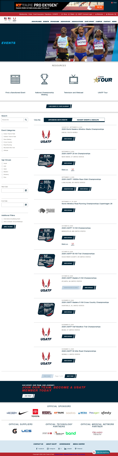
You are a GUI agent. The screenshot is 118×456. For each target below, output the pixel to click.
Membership (23, 14)
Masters (6, 172)
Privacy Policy (59, 454)
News (114, 22)
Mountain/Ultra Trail (9, 147)
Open (5, 169)
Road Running (8, 145)
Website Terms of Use (70, 454)
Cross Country (8, 142)
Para (5, 177)
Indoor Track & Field (9, 134)
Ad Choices (81, 454)
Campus (99, 22)
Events (46, 22)
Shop (65, 14)
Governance (64, 444)
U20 (5, 166)
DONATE (55, 14)
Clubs (30, 14)
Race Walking (7, 139)
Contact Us (38, 444)
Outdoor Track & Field (10, 136)
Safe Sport (89, 22)
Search (4, 116)
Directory (6, 174)
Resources (65, 22)
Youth (5, 163)
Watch (72, 14)
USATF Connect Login (84, 14)
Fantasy (107, 22)
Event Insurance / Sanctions (42, 14)
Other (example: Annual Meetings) (13, 221)
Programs (54, 22)
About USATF (51, 444)
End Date (4, 201)
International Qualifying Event (12, 219)
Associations (77, 22)
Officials (6, 150)
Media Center (79, 444)
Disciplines (37, 22)
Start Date (4, 187)
